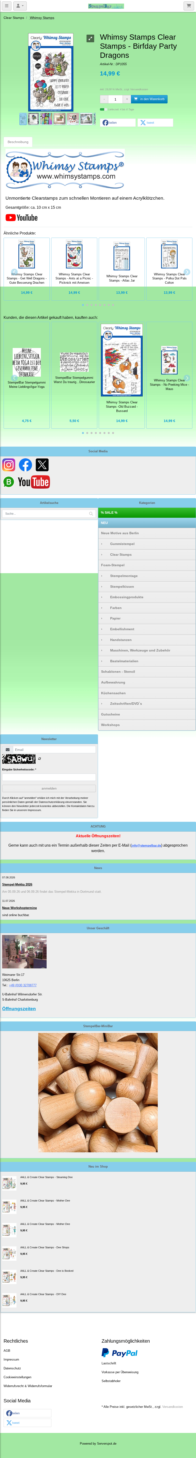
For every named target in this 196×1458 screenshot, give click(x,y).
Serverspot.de (106, 1443)
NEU (104, 523)
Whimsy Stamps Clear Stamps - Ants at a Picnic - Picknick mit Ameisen (74, 279)
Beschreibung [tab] (18, 142)
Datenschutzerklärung (52, 802)
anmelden (49, 788)
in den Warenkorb (151, 99)
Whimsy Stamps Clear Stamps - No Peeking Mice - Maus (169, 385)
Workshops (110, 725)
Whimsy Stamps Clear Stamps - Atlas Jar (121, 278)
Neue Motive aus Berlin (120, 533)
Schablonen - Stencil (118, 671)
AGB (7, 1350)
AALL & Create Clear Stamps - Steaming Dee (46, 1177)
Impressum (11, 1359)
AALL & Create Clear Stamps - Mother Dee (45, 1200)
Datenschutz (12, 1368)
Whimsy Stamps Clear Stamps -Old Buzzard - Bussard (122, 407)
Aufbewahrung (113, 682)
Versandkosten (139, 89)
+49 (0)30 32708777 (23, 985)
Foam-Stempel (113, 565)
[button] (118, 123)
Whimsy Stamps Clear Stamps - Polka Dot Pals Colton (169, 279)
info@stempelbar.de (146, 845)
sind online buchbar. (16, 915)
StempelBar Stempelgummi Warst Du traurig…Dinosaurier (74, 380)
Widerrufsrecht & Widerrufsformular (28, 1386)
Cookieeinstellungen (17, 1377)
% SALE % (109, 512)
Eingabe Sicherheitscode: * (19, 769)
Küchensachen (113, 693)
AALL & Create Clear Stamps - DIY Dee (43, 1294)
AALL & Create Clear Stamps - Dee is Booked (46, 1270)
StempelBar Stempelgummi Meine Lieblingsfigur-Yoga (27, 385)
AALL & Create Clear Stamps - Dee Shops (44, 1247)
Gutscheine (110, 714)
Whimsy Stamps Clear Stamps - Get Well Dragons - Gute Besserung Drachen (27, 279)
